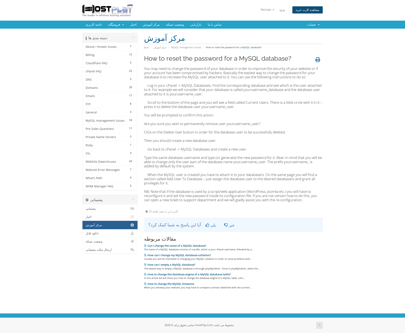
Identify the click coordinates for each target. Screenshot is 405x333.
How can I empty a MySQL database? (171, 264)
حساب (312, 25)
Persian (266, 10)
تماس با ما (215, 25)
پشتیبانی (91, 208)
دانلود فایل (92, 233)
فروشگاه (115, 25)
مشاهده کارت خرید (307, 10)
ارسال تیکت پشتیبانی (99, 250)
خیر (231, 225)
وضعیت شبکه (175, 25)
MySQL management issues (186, 47)
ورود (282, 10)
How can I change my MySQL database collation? (179, 255)
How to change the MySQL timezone (170, 284)
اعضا (146, 47)
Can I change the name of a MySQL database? (176, 246)
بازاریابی (195, 25)
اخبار (133, 25)
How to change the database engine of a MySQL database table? (189, 274)
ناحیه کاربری (93, 25)
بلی (212, 225)
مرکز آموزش (151, 25)
